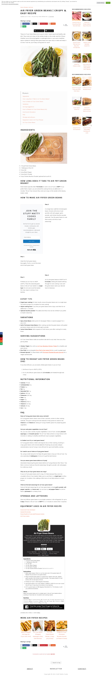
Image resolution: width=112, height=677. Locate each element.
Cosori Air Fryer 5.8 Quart (27, 509)
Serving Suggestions (28, 107)
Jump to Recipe (40, 30)
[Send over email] (1, 343)
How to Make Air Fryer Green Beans (33, 101)
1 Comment (51, 16)
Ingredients (26, 96)
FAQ (24, 114)
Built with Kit (31, 250)
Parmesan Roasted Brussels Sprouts (53, 352)
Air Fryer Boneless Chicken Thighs (47, 346)
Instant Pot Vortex (25, 512)
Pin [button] (44, 549)
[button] (41, 544)
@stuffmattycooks (44, 607)
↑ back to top (56, 662)
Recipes (26, 7)
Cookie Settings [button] (100, 2)
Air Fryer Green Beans (29, 122)
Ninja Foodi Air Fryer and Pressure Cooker (32, 514)
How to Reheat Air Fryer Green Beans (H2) (35, 109)
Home (21, 7)
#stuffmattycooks (57, 607)
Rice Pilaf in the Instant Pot (44, 350)
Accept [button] (108, 2)
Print (38, 549)
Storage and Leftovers (29, 117)
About (30, 669)
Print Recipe (50, 30)
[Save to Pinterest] (1, 338)
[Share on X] (1, 336)
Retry (53, 654)
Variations (25, 104)
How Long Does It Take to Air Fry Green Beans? (36, 99)
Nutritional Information (29, 112)
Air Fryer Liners (24, 516)
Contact (82, 669)
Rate (50, 549)
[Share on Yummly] (1, 341)
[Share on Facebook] (1, 333)
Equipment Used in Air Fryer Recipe (33, 120)
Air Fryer (31, 7)
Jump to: (26, 93)
